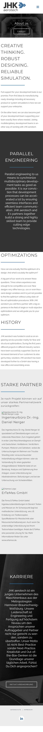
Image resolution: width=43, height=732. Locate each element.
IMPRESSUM (28, 709)
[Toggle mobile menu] (38, 6)
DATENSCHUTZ (15, 709)
